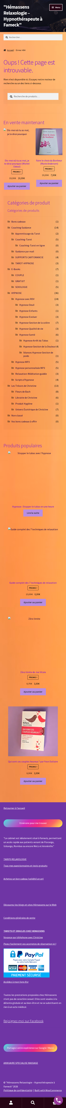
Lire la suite (33, 512)
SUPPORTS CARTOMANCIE (29, 257)
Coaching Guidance (21, 227)
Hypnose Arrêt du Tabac (35, 340)
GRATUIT (20, 281)
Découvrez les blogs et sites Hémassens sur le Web (30, 904)
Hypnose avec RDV (24, 299)
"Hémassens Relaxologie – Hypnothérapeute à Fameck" (23, 16)
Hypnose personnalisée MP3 (30, 367)
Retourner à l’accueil (14, 808)
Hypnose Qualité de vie (31, 328)
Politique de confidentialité (18, 1090)
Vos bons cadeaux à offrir (24, 421)
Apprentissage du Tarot (27, 233)
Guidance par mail (24, 251)
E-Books (15, 269)
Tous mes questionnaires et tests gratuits (25, 865)
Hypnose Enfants (28, 310)
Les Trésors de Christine (23, 385)
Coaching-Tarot (23, 239)
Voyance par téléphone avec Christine (23, 937)
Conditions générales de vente (19, 917)
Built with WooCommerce (48, 1090)
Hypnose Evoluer (28, 316)
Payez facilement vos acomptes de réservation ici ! (30, 943)
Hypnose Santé (27, 334)
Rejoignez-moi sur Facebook (23, 1021)
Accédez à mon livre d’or (16, 981)
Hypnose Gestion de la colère (34, 322)
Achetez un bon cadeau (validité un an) (24, 878)
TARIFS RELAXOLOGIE (15, 859)
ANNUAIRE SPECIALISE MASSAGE (21, 1062)
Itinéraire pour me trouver (33, 823)
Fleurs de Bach (22, 391)
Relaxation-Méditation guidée (31, 373)
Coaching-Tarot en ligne (32, 245)
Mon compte (11, 1103)
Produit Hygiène (23, 403)
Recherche (33, 1103)
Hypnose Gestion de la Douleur (39, 346)
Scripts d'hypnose (24, 379)
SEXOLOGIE (21, 287)
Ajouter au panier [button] (17, 186)
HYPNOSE (16, 293)
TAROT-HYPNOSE (24, 263)
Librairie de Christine (26, 397)
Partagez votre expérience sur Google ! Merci (30, 1047)
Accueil (10, 50)
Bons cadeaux (18, 221)
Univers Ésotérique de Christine (31, 409)
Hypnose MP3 (22, 361)
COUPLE (19, 275)
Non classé (17, 415)
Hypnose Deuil (26, 304)
